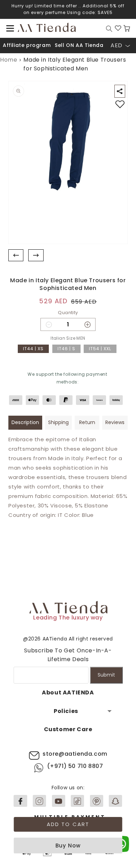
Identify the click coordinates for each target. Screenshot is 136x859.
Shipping (58, 422)
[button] (10, 28)
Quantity (68, 312)
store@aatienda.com (75, 754)
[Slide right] (35, 255)
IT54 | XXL (100, 349)
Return (87, 422)
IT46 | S (66, 349)
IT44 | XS (33, 349)
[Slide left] (15, 255)
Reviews (114, 422)
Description (25, 422)
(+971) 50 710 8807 (75, 766)
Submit (106, 674)
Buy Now (68, 845)
